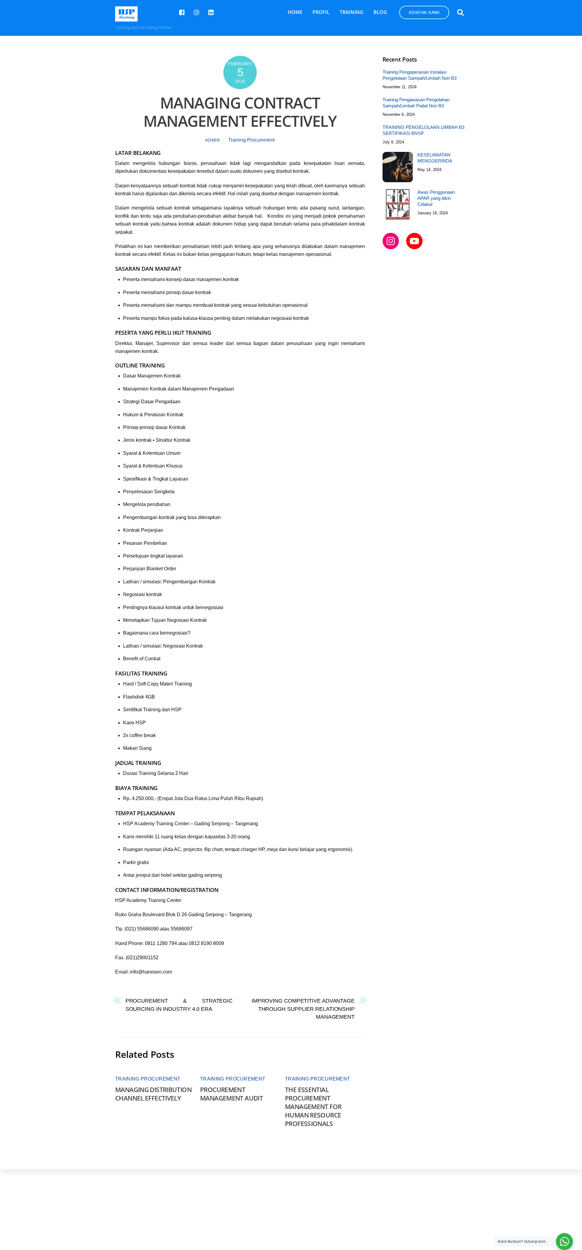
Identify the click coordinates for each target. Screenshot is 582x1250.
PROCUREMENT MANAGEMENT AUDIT (231, 1093)
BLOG (380, 12)
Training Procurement (251, 139)
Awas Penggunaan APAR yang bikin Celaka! (436, 198)
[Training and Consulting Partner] (126, 18)
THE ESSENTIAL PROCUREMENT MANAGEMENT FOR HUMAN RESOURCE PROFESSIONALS (313, 1106)
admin (212, 140)
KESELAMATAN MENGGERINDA (434, 157)
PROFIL (321, 12)
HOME (295, 12)
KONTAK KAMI (424, 12)
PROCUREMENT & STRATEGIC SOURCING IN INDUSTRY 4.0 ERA (178, 1004)
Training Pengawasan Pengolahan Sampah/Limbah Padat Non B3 (416, 102)
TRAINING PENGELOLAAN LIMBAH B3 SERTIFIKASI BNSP (423, 130)
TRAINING (351, 12)
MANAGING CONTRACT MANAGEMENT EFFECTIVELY (239, 111)
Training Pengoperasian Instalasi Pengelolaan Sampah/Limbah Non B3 (420, 75)
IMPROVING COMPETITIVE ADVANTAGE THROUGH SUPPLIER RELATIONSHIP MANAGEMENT (303, 1008)
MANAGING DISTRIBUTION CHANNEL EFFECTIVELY (153, 1093)
